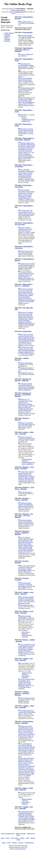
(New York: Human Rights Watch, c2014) (26, 213)
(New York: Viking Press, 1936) (25, 252)
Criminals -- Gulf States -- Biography (24, 659)
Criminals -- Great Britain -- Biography (24, 593)
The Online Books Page (18, 4)
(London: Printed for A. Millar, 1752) (26, 150)
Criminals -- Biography (7, 35)
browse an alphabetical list (16, 12)
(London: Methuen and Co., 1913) (25, 616)
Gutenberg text (26, 121)
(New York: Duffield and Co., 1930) (26, 712)
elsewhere (9, 27)
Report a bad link (21, 833)
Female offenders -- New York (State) (24, 223)
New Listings (15, 838)
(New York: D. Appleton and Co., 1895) (26, 37)
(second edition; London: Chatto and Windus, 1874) (26, 387)
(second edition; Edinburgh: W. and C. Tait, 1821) (26, 544)
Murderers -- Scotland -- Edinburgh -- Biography (22, 532)
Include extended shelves (18, 10)
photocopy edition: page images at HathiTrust (28, 463)
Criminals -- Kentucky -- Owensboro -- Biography (22, 693)
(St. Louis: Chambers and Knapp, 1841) (26, 766)
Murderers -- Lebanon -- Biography (22, 499)
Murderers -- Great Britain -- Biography (24, 488)
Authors (22, 838)
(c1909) (26, 682)
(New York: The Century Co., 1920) (25, 230)
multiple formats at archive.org (27, 460)
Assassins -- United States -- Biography (24, 433)
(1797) (26, 747)
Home (2, 838)
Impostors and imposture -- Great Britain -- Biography (23, 394)
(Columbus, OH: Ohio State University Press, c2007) (26, 476)
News (8, 842)
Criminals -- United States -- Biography (24, 706)
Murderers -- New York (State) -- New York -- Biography (24, 515)
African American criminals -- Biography (24, 722)
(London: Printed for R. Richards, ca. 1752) (26, 648)
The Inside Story (29, 842)
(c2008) (26, 265)
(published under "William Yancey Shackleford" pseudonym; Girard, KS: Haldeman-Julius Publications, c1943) (26, 295)
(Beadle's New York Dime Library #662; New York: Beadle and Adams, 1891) (26, 101)
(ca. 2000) (26, 505)
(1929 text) (26, 599)
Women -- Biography (7, 38)
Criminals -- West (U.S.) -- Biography (24, 807)
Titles (27, 838)
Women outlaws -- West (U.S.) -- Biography (24, 285)
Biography (7, 41)
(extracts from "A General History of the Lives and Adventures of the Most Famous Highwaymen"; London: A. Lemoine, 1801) (26, 174)
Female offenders (9, 33)
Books (4, 842)
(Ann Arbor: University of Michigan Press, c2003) (26, 275)
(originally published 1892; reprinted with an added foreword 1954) (26, 816)
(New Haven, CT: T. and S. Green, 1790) (26, 731)
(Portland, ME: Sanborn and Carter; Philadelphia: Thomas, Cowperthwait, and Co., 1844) (26, 339)
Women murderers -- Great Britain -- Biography (25, 139)
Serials (18, 839)
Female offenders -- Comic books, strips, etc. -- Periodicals (24, 49)
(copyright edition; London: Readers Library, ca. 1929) (25, 65)
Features (14, 842)
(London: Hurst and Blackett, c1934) (25, 130)
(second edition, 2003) (26, 568)
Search (8, 838)
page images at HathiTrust (26, 632)
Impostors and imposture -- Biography (23, 379)
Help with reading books (8, 833)
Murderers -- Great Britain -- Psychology (24, 467)
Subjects (33, 838)
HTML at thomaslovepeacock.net (28, 118)
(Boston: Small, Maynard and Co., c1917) (25, 79)
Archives (20, 842)
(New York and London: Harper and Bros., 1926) (26, 424)
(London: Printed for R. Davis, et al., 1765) (26, 406)
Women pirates (26, 331)
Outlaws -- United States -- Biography (24, 788)
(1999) (26, 585)
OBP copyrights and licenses (18, 849)
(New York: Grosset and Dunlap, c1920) (26, 89)
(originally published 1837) (26, 350)
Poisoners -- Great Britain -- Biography (24, 612)
